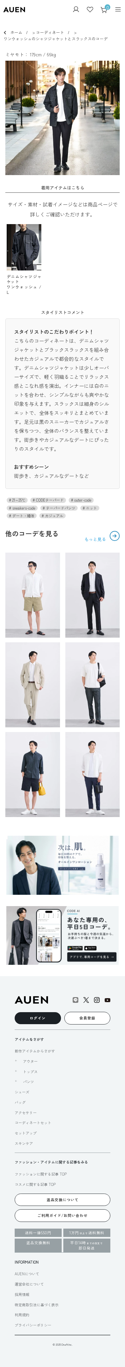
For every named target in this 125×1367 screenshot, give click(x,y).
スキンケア (24, 1143)
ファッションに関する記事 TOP (41, 1174)
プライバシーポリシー (33, 1325)
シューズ (22, 1092)
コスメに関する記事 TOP (35, 1184)
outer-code (82, 500)
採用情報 (22, 1294)
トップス (30, 1071)
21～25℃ (18, 500)
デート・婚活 (22, 515)
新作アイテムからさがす (35, 1051)
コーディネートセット (33, 1122)
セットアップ (26, 1133)
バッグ (20, 1102)
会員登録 (87, 1017)
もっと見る (95, 539)
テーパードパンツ (60, 508)
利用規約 (22, 1314)
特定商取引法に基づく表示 (37, 1304)
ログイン (38, 1017)
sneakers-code (23, 508)
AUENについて (27, 1273)
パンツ (28, 1081)
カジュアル (53, 515)
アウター (30, 1061)
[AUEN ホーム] (14, 10)
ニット (91, 508)
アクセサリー (26, 1112)
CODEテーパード (49, 500)
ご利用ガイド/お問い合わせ (62, 1215)
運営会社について (29, 1284)
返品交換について (63, 1199)
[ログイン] (76, 10)
